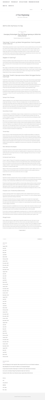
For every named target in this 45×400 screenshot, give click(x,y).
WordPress (29, 396)
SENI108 (4, 385)
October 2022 (5, 343)
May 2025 (4, 278)
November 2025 (6, 265)
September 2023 (6, 320)
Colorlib (22, 396)
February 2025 (5, 284)
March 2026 (5, 256)
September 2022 (6, 345)
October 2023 (5, 318)
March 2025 (5, 282)
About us (5, 5)
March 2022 (5, 354)
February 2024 (5, 309)
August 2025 (5, 271)
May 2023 (4, 328)
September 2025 (6, 269)
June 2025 (4, 275)
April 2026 (4, 254)
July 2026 (4, 248)
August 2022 (5, 348)
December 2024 (5, 288)
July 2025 (4, 273)
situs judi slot (5, 382)
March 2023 (5, 333)
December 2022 (5, 339)
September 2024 (6, 295)
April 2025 (4, 280)
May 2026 (4, 252)
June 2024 (4, 301)
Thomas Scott (27, 38)
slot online (5, 387)
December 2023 (5, 314)
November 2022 (5, 341)
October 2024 (5, 292)
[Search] (41, 9)
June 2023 (4, 326)
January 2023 (5, 337)
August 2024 (5, 297)
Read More (22, 230)
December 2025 (5, 263)
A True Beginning (22, 15)
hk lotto (4, 378)
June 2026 (4, 250)
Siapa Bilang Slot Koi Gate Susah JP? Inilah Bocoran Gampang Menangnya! (16, 366)
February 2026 (5, 258)
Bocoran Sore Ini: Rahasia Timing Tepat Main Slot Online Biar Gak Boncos (16, 370)
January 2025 (5, 286)
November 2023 (5, 316)
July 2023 (4, 324)
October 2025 (5, 267)
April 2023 (4, 331)
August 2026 (5, 246)
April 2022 (4, 352)
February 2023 (5, 335)
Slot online (5, 389)
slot (3, 380)
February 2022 (5, 356)
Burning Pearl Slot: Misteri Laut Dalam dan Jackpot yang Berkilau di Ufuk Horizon (18, 372)
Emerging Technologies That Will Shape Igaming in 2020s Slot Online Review (22, 35)
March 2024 (5, 307)
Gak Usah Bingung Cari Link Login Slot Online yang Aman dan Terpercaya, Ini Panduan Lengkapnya (21, 364)
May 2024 (4, 303)
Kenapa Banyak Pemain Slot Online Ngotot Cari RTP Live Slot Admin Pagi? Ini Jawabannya (19, 368)
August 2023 (5, 322)
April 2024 (4, 305)
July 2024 (4, 299)
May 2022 (4, 350)
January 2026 (5, 261)
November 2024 (6, 290)
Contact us (11, 5)
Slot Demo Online (22, 31)
